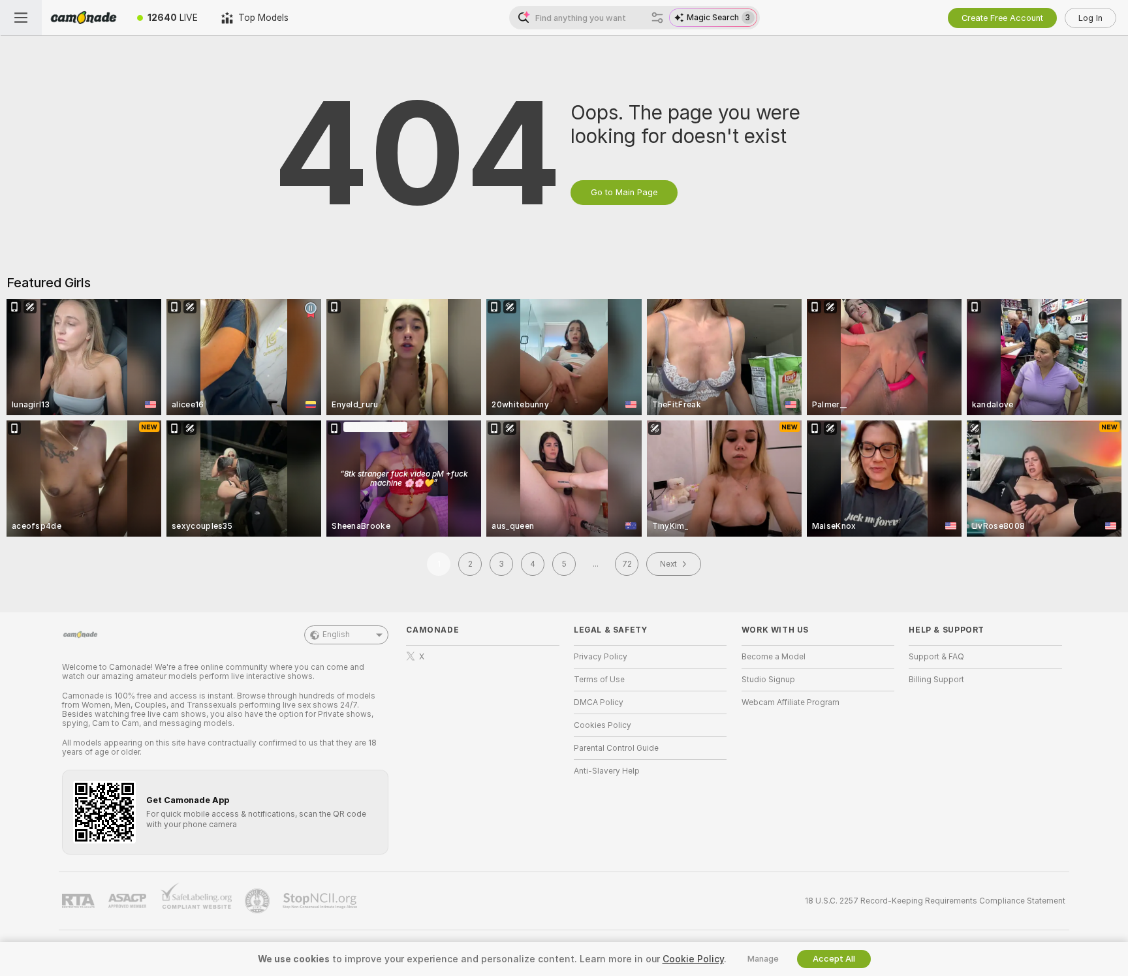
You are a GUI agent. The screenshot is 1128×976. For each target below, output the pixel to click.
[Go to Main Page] (83, 17)
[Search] (657, 17)
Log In (1090, 18)
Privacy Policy (600, 656)
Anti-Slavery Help (607, 771)
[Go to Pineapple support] (258, 901)
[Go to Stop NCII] (321, 901)
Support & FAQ (936, 656)
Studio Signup (768, 679)
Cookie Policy (693, 959)
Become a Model (774, 656)
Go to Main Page (624, 192)
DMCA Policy (598, 702)
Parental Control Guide (616, 748)
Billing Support (936, 679)
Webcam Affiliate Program (790, 702)
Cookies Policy (602, 725)
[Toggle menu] (21, 17)
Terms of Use (599, 679)
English (336, 634)
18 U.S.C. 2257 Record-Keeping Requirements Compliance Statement (935, 900)
